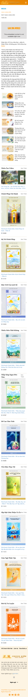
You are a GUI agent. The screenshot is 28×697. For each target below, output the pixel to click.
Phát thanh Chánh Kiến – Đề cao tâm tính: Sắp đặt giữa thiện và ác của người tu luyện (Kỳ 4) (13, 548)
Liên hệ (16, 648)
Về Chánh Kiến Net (6, 648)
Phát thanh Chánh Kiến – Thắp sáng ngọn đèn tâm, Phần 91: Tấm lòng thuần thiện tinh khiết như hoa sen (13, 412)
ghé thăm (15, 673)
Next (25, 178)
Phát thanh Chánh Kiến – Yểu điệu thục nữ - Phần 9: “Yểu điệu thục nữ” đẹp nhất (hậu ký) (13, 503)
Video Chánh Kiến (6, 12)
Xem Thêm (24, 168)
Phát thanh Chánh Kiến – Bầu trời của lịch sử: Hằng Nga (13, 321)
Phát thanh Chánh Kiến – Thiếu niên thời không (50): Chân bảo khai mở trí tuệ (12, 366)
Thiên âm (4, 17)
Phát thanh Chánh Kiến (8, 15)
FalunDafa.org (23, 648)
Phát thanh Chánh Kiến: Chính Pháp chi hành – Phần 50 (12, 230)
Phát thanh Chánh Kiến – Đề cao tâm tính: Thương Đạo (13, 457)
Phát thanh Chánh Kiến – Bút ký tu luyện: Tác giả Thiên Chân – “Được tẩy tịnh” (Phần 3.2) (13, 639)
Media (3, 9)
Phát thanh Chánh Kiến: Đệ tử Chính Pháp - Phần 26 (13, 275)
